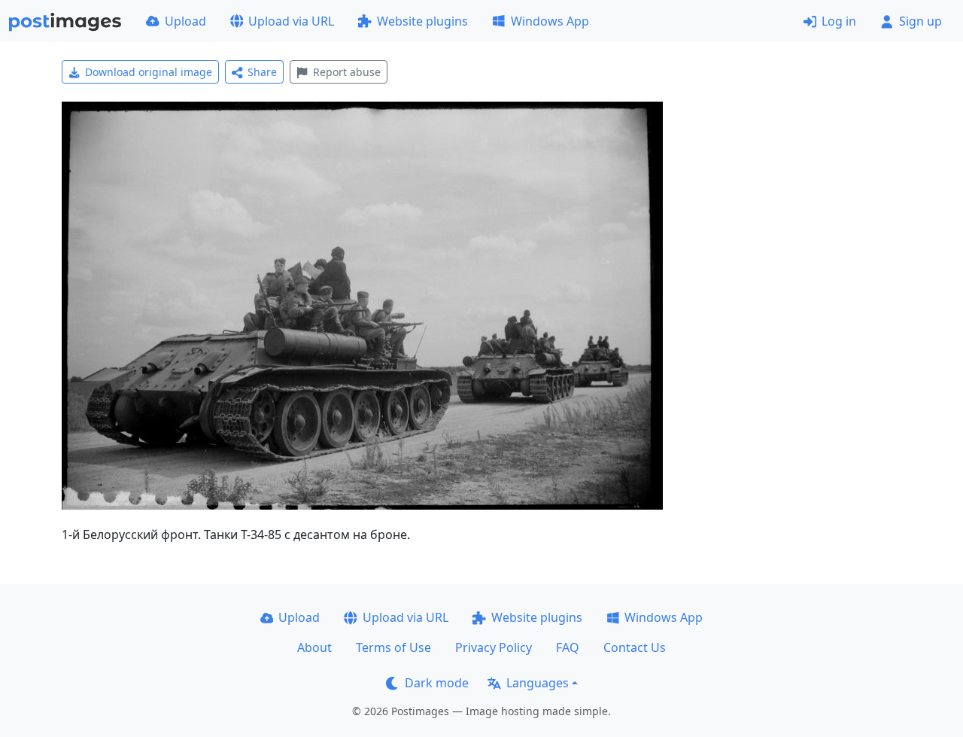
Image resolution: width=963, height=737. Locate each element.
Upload (185, 21)
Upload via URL (291, 21)
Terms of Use (393, 647)
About (314, 647)
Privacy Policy (493, 647)
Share (262, 72)
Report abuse (347, 72)
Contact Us (634, 647)
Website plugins (422, 21)
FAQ (567, 647)
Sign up (920, 21)
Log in (839, 21)
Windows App (550, 21)
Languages (537, 683)
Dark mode (437, 683)
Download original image (148, 72)
